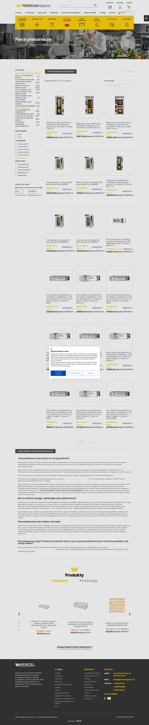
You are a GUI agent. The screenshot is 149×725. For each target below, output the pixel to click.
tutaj (68, 366)
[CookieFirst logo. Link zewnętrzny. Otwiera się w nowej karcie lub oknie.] (51, 349)
